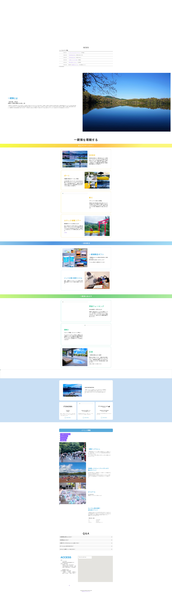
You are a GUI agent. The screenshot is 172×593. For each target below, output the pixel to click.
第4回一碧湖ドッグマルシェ (73, 62)
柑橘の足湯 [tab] (63, 440)
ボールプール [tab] (63, 438)
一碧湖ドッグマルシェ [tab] (65, 434)
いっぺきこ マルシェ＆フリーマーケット (74, 52)
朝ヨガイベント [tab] (64, 436)
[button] (86, 41)
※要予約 (65, 232)
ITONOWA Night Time (72, 57)
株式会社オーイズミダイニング (86, 591)
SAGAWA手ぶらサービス (74, 64)
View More (62, 66)
